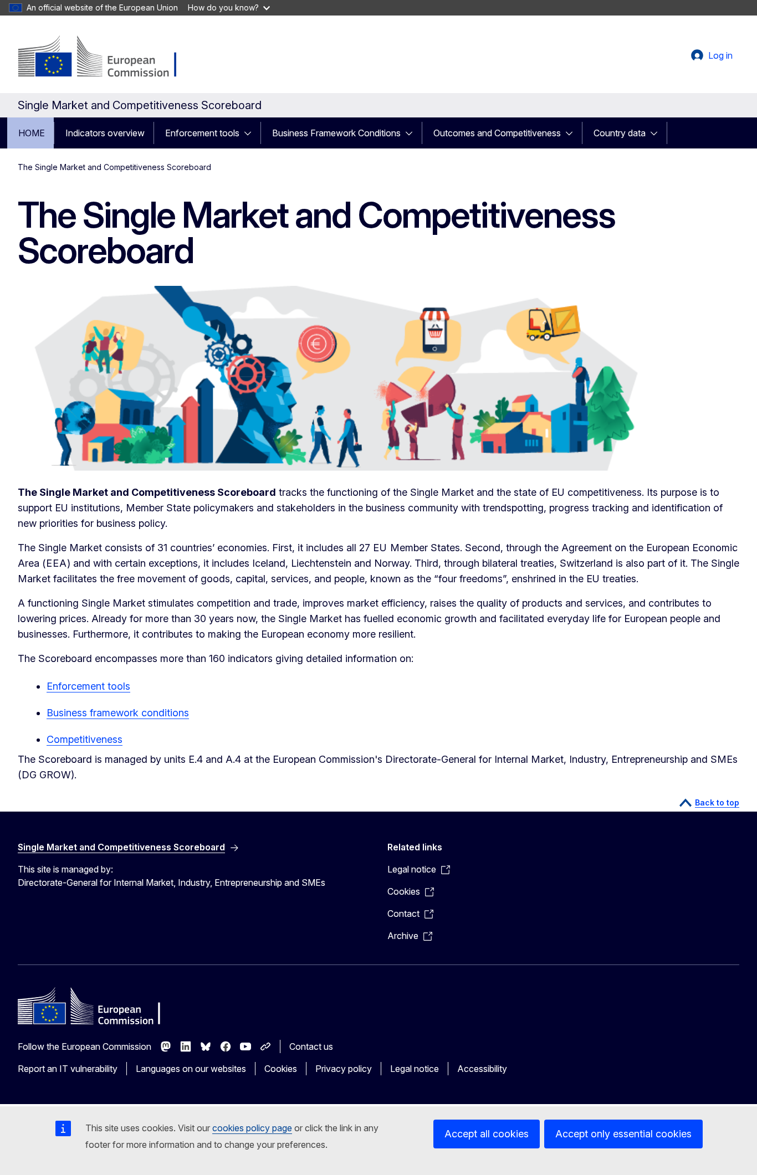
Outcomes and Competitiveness (497, 132)
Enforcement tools (202, 132)
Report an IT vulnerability (67, 1068)
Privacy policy (343, 1068)
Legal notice (414, 1068)
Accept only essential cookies (623, 1134)
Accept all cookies (486, 1134)
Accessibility (482, 1068)
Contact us (311, 1046)
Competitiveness (84, 739)
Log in (720, 55)
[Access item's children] (251, 132)
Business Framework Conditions (336, 132)
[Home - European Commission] (107, 57)
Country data (620, 132)
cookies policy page (252, 1127)
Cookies (280, 1068)
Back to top (717, 802)
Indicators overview (105, 132)
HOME (31, 132)
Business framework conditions (118, 713)
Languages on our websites (191, 1068)
